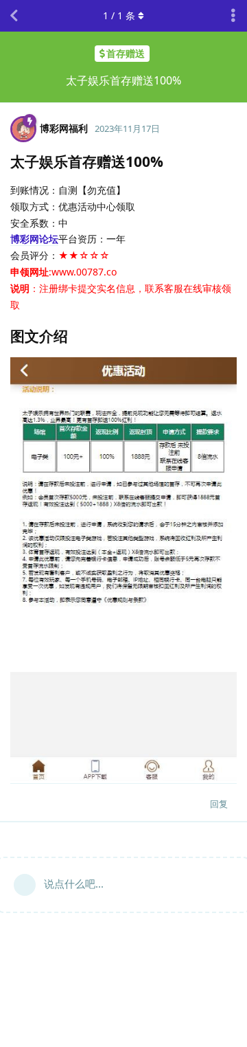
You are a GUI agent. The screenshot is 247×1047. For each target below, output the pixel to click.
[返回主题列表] (13, 16)
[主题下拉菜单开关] (233, 16)
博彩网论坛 (34, 238)
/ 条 (119, 15)
